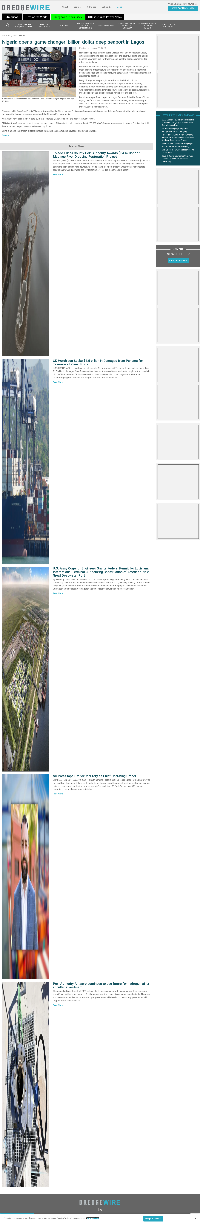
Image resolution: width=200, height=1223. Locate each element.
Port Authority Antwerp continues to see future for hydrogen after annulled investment (101, 985)
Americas (12, 17)
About (65, 7)
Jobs (119, 7)
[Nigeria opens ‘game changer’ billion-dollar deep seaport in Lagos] (39, 71)
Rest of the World (36, 17)
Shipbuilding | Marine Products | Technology (127, 25)
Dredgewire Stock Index (67, 17)
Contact (77, 7)
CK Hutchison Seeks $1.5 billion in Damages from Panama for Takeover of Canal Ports (98, 362)
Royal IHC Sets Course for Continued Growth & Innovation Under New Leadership (177, 158)
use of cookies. (92, 1218)
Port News (65, 26)
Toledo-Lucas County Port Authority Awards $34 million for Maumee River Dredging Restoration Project (96, 155)
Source (5, 135)
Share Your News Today (183, 8)
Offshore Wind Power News (105, 17)
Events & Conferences (44, 26)
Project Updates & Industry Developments (85, 25)
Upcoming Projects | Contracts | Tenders (147, 25)
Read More (58, 174)
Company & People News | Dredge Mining (23, 26)
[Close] (195, 1219)
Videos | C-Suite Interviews (168, 26)
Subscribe (106, 7)
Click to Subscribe (178, 260)
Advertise (91, 7)
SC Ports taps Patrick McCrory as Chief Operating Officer (94, 776)
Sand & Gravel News (106, 26)
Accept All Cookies (153, 1219)
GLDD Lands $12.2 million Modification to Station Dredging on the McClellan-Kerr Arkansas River (178, 122)
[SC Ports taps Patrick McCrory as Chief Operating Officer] (25, 876)
